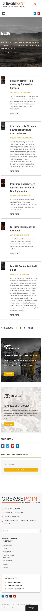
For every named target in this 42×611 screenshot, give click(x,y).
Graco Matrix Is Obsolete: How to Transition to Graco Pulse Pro (23, 130)
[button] (3, 13)
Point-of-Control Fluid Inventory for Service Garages (21, 84)
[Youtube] (39, 13)
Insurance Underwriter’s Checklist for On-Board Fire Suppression (22, 187)
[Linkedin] (35, 13)
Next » (31, 327)
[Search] (38, 531)
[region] (21, 593)
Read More (14, 113)
